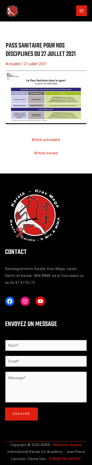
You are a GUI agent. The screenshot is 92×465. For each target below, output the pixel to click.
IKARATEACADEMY (65, 459)
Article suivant (46, 153)
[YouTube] (40, 301)
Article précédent (46, 139)
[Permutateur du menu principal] (81, 10)
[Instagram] (25, 301)
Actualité (13, 64)
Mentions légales (67, 445)
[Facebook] (9, 301)
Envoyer (21, 414)
